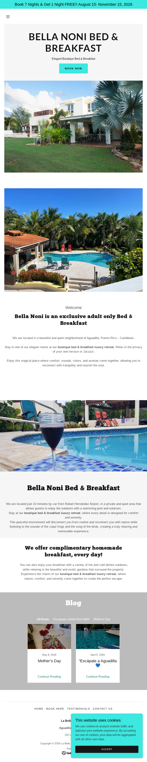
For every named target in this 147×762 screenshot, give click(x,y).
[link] (73, 50)
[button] (7, 16)
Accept (106, 749)
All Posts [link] (43, 619)
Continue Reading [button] (49, 676)
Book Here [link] (55, 708)
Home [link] (38, 708)
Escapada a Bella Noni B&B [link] (71, 619)
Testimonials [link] (78, 708)
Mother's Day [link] (102, 619)
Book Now (73, 68)
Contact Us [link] (103, 708)
